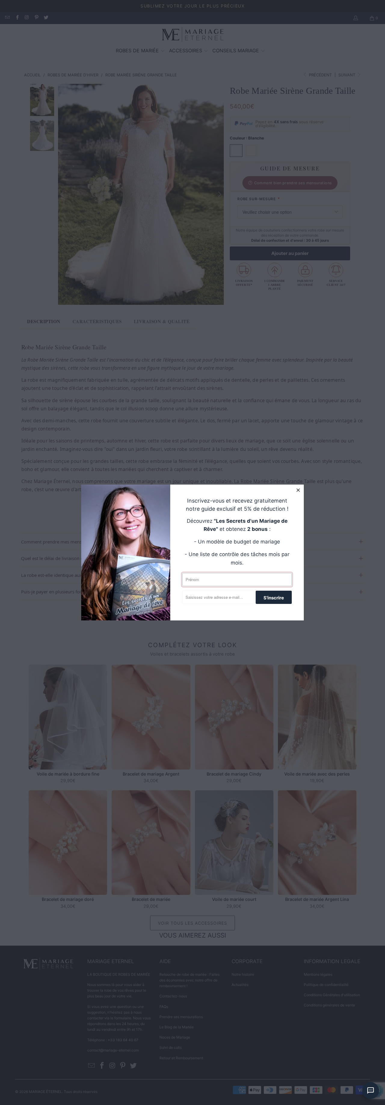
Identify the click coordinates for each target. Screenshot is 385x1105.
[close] (298, 490)
